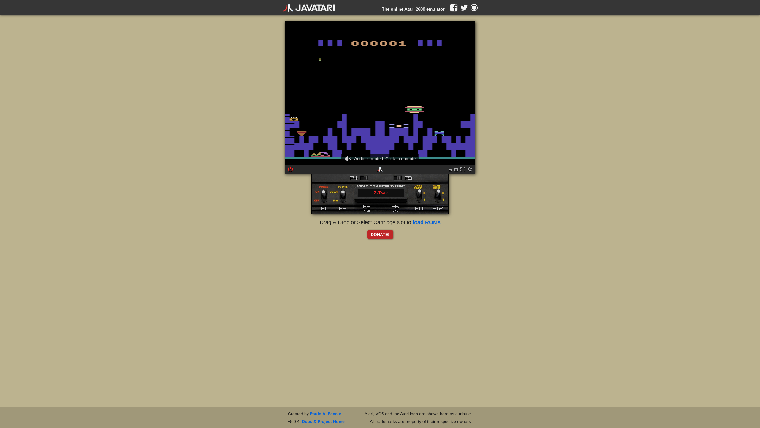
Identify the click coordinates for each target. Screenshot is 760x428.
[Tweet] (464, 8)
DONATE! (380, 234)
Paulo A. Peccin (325, 413)
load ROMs (427, 222)
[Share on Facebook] (454, 8)
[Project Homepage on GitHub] (474, 8)
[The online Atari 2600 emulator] (309, 7)
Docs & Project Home (323, 421)
